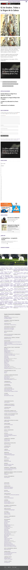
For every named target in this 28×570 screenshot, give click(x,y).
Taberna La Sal (7, 365)
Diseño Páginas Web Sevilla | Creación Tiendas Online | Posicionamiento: (6, 273)
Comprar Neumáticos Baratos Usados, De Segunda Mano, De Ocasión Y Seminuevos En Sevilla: (20, 277)
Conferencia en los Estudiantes (8, 105)
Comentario (3, 115)
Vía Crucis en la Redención (13, 217)
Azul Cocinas (6, 394)
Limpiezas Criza (7, 450)
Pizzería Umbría (7, 503)
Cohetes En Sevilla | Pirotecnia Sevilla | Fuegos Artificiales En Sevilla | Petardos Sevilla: (20, 292)
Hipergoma (6, 474)
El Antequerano (7, 562)
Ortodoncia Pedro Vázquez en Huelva (11, 391)
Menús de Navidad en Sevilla (9, 545)
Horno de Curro (7, 377)
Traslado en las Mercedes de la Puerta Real (9, 102)
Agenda (9, 567)
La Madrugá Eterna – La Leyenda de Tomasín (9, 238)
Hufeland (6, 321)
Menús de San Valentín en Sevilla (10, 546)
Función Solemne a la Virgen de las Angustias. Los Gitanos (9, 94)
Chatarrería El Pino (7, 385)
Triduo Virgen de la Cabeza (8, 86)
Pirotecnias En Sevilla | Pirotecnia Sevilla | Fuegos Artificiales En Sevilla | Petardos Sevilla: (20, 298)
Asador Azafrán (7, 521)
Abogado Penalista (7, 317)
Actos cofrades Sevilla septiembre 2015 (10, 83)
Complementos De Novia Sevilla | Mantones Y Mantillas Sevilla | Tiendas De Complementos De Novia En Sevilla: (20, 302)
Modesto (5, 362)
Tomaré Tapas (7, 366)
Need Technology (7, 444)
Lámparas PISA (7, 440)
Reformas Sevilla (7, 514)
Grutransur (6, 431)
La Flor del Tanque (7, 533)
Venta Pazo (6, 367)
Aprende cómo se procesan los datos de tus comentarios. (10, 139)
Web (1, 132)
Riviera (5, 372)
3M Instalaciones (7, 418)
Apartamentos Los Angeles (9, 329)
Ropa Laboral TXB (7, 549)
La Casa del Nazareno (8, 335)
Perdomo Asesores (7, 338)
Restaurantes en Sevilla (8, 543)
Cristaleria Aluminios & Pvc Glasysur (10, 411)
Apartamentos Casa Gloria (9, 328)
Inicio (5, 567)
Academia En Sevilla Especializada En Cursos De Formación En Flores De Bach (6, 289)
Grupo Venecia (7, 376)
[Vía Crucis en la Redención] (4, 222)
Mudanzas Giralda (7, 461)
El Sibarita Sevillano (7, 368)
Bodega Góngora (7, 351)
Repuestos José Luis (7, 506)
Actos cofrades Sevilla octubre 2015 (9, 81)
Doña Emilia (6, 357)
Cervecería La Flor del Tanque (9, 355)
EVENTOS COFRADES (4, 215)
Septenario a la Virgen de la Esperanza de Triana (13, 225)
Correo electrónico (4, 128)
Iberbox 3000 (6, 421)
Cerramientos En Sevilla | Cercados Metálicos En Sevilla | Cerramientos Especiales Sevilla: (20, 295)
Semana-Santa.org (7, 554)
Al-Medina (6, 520)
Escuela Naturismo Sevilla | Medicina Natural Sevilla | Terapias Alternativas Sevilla (6, 293)
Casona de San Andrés (8, 434)
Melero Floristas (7, 427)
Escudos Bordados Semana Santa (10, 468)
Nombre (2, 125)
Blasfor (5, 332)
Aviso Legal (14, 567)
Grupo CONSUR (7, 513)
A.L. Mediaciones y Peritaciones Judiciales (11, 494)
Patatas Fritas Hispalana (8, 487)
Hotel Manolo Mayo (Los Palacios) (10, 435)
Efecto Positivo (7, 484)
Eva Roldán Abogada (8, 318)
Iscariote (5, 371)
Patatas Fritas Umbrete (8, 488)
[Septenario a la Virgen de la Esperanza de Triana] (4, 230)
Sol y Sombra (6, 364)
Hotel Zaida (6, 436)
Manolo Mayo (6, 360)
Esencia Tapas (6, 358)
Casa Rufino (6, 352)
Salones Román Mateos (8, 379)
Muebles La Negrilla (7, 465)
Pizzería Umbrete (7, 502)
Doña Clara (6, 356)
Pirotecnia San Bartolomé (8, 497)
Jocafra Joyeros (7, 402)
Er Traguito (6, 359)
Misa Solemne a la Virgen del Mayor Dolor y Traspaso (10, 98)
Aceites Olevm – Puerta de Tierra (10, 324)
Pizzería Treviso (7, 501)
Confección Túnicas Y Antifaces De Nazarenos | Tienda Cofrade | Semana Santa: (6, 268)
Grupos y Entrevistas (8, 453)
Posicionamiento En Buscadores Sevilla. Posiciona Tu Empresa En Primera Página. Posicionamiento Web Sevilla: (20, 285)
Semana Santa (4, 13)
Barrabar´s (6, 348)
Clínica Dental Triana (8, 390)
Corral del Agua (7, 528)
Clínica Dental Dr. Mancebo (9, 389)
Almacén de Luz (7, 439)
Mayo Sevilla (6, 361)
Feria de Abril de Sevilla (8, 424)
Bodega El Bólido (7, 350)
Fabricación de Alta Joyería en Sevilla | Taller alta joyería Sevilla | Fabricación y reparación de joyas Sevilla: (6, 298)
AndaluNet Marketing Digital (9, 405)
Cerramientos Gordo (8, 382)
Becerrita (6, 349)
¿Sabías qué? (3, 235)
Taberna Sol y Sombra (8, 538)
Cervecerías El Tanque (8, 354)
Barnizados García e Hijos (9, 395)
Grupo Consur (6, 408)
